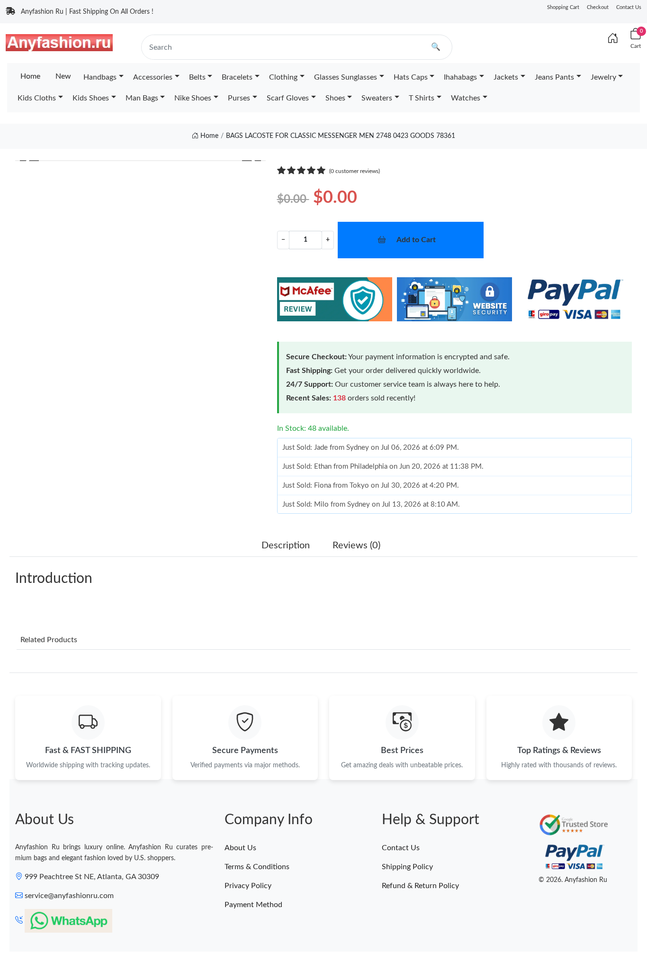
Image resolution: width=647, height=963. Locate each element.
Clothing (283, 77)
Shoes (335, 98)
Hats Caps (411, 77)
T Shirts (421, 98)
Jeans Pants (554, 77)
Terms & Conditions (257, 867)
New (63, 76)
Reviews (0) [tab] (356, 545)
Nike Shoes (192, 98)
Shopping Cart (563, 7)
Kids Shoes (90, 98)
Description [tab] (285, 545)
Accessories (152, 77)
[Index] (613, 38)
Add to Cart (416, 240)
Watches (465, 98)
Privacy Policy (248, 886)
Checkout (598, 7)
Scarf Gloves (288, 98)
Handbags (100, 77)
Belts (197, 77)
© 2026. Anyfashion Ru (573, 880)
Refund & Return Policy (420, 886)
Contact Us (628, 7)
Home (30, 76)
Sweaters (376, 98)
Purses (239, 98)
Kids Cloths (37, 98)
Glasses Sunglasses (345, 77)
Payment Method (253, 904)
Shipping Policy (407, 867)
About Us (240, 848)
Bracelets (237, 77)
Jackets (506, 77)
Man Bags (142, 98)
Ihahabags (460, 77)
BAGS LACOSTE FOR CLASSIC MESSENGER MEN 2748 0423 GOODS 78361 (340, 136)
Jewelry (603, 77)
